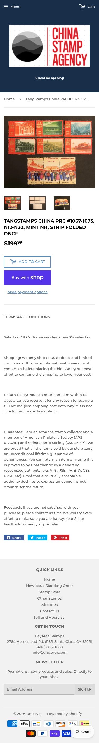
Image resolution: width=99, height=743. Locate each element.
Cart (91, 7)
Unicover (34, 713)
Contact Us (49, 611)
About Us (49, 605)
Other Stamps (49, 598)
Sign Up (85, 689)
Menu (16, 7)
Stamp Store (49, 592)
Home (9, 99)
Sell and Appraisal (50, 617)
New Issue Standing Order (49, 585)
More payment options (28, 292)
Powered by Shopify (64, 713)
